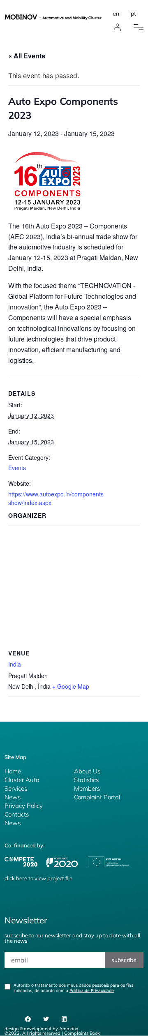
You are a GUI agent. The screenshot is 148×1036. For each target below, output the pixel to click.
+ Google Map (70, 686)
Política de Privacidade (91, 990)
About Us (87, 771)
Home (13, 771)
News (13, 797)
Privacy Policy (24, 806)
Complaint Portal (97, 797)
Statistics (86, 780)
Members (87, 788)
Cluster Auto (22, 780)
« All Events (26, 55)
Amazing (69, 1028)
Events (17, 468)
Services (16, 788)
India (14, 664)
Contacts (17, 814)
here (21, 878)
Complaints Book (82, 1033)
